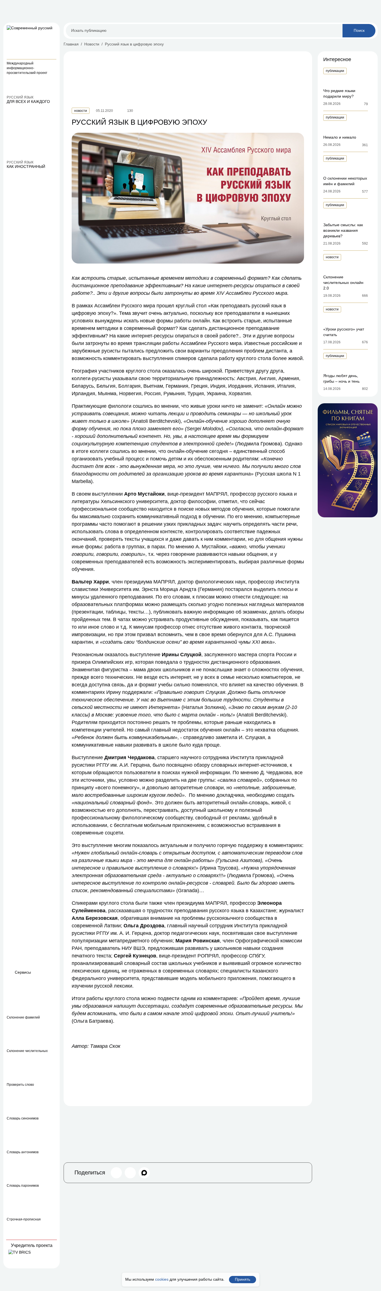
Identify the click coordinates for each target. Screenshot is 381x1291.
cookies (161, 1279)
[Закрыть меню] (53, 29)
